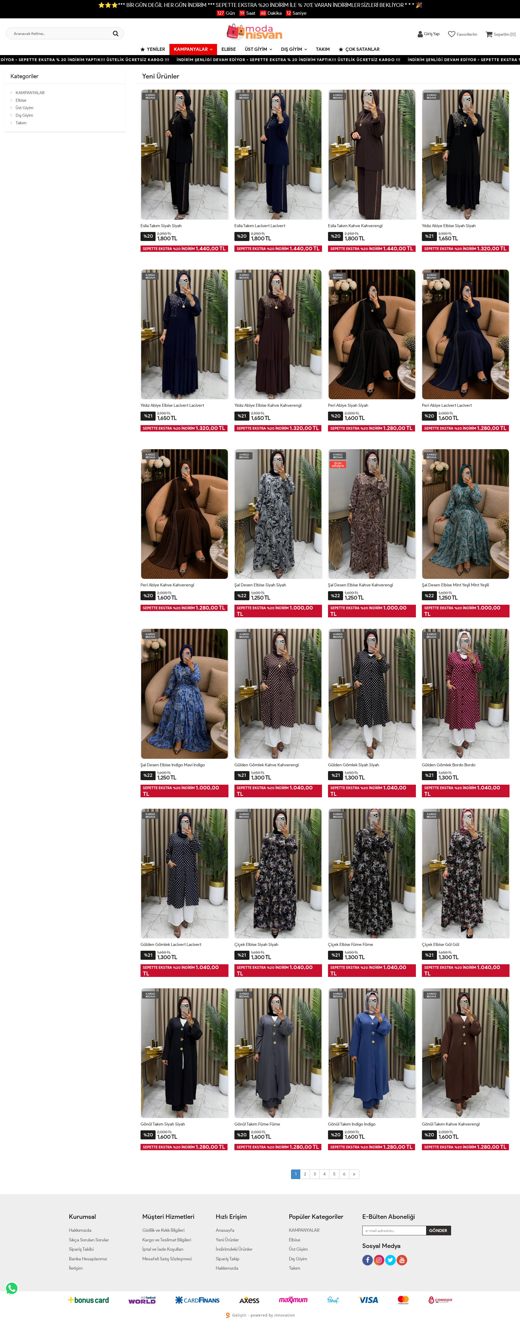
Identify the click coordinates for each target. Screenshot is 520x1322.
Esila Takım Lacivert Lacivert (259, 225)
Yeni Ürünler (227, 1240)
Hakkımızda (80, 1230)
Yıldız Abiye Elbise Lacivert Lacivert (172, 405)
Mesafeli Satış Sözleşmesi (167, 1259)
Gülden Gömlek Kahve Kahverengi (266, 765)
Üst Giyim (256, 49)
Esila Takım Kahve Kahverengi (355, 225)
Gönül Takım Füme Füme (257, 1124)
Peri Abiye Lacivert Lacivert (447, 405)
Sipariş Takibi (81, 1249)
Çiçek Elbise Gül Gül (440, 944)
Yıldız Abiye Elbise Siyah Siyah (449, 225)
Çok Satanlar (362, 49)
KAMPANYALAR (191, 49)
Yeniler (155, 49)
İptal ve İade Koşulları (162, 1249)
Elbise (228, 49)
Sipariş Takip (228, 1259)
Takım (323, 49)
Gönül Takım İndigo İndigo (352, 1124)
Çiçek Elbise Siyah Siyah (256, 944)
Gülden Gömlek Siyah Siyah (353, 765)
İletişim (76, 1268)
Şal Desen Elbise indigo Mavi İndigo (173, 765)
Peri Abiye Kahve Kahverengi (167, 585)
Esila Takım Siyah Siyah (161, 225)
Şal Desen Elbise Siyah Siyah (260, 585)
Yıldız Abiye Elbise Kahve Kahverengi (268, 405)
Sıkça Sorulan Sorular (89, 1240)
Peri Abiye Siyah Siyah (348, 405)
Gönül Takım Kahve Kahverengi (451, 1124)
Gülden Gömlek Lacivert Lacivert (171, 944)
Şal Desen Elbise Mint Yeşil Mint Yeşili (455, 585)
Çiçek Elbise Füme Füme (350, 944)
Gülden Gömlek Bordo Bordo (448, 765)
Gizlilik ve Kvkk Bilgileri (163, 1230)
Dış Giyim (291, 49)
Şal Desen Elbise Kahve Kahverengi (360, 585)
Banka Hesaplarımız (88, 1259)
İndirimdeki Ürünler (234, 1249)
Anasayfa (225, 1230)
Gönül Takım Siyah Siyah (163, 1124)
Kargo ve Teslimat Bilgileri (166, 1240)
